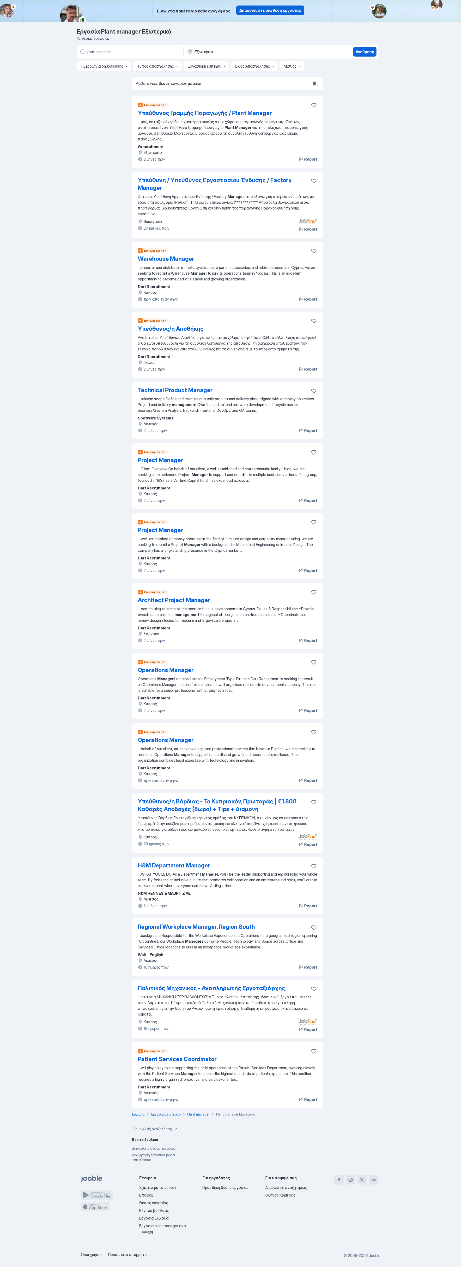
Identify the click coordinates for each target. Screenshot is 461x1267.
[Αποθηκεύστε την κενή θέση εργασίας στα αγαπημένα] (314, 105)
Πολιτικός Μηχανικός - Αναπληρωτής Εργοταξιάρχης (211, 988)
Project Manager (160, 460)
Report (310, 159)
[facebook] (339, 1180)
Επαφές (146, 1195)
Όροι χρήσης (91, 1254)
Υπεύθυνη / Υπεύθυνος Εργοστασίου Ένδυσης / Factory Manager (214, 184)
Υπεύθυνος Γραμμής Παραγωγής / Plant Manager (205, 113)
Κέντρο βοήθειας (154, 1210)
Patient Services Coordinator (177, 1059)
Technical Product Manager (175, 390)
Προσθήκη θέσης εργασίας (225, 1187)
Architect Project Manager (174, 600)
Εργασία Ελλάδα (154, 1218)
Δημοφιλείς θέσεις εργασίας (154, 1148)
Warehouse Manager (166, 258)
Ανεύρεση (365, 51)
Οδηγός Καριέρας (280, 1195)
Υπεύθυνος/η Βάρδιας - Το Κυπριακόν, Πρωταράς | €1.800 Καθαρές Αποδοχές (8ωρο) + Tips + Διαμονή (217, 805)
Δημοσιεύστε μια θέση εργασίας (270, 10)
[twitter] (362, 1180)
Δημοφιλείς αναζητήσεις (152, 1129)
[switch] (315, 83)
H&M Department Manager (174, 865)
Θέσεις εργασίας (153, 1202)
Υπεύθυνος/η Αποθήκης (171, 328)
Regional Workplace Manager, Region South (196, 926)
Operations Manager (166, 670)
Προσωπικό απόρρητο (127, 1254)
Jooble (374, 1255)
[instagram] (350, 1180)
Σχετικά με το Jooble (157, 1187)
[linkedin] (373, 1180)
